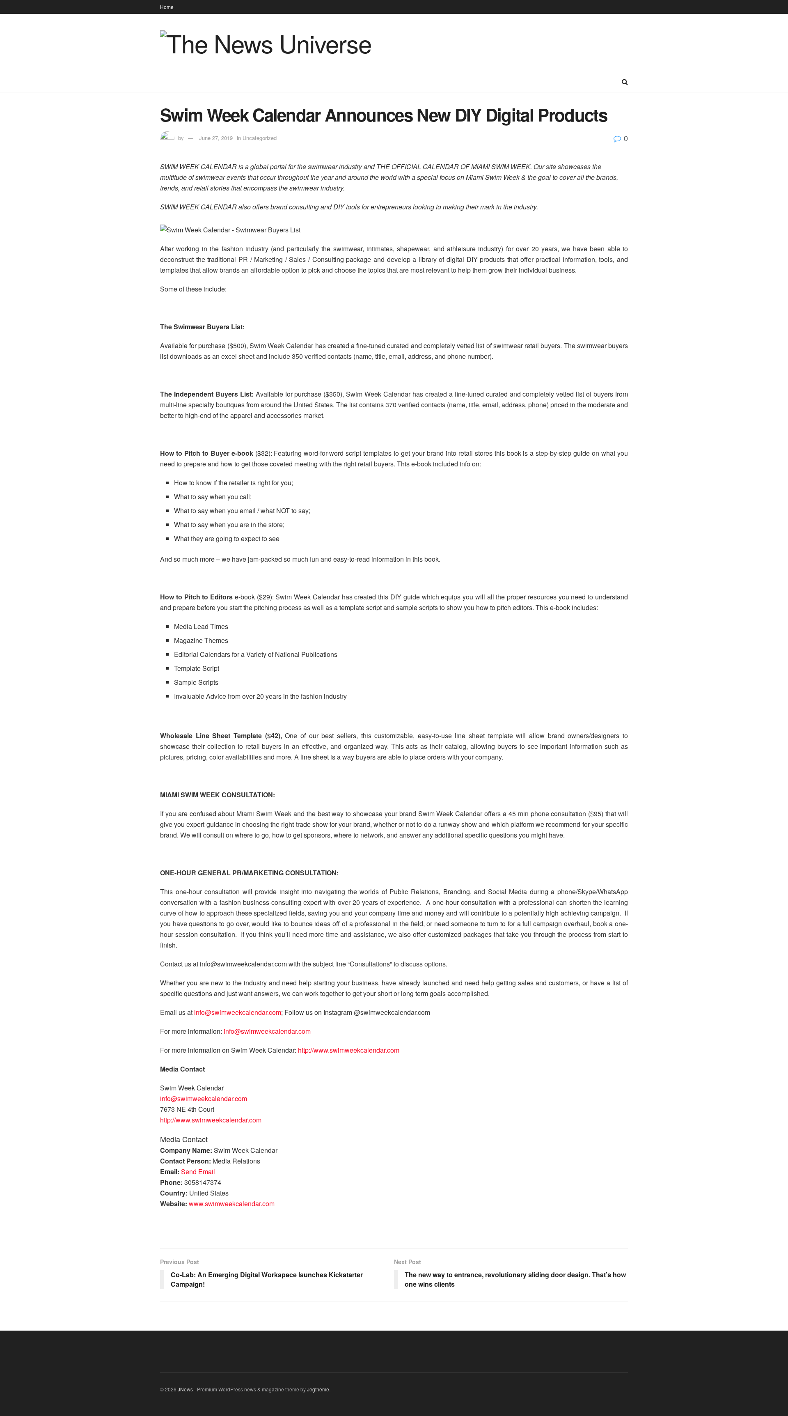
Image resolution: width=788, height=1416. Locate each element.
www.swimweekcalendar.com (232, 1203)
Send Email (198, 1171)
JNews (185, 1389)
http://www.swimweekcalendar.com (348, 1050)
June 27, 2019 (216, 138)
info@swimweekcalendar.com (237, 1012)
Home (167, 6)
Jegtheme (318, 1389)
